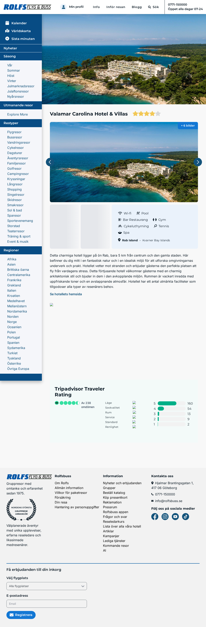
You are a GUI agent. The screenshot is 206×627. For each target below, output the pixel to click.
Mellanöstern (17, 306)
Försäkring (63, 497)
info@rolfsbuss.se (168, 501)
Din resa (61, 502)
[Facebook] (154, 516)
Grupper (109, 488)
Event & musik (18, 241)
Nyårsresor (15, 96)
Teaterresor (16, 231)
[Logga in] (63, 7)
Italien (11, 290)
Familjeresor (16, 163)
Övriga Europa (18, 369)
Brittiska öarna (18, 270)
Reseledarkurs (113, 521)
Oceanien (14, 327)
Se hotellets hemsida (66, 294)
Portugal (13, 337)
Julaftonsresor (18, 91)
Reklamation (112, 502)
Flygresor (14, 132)
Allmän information (69, 488)
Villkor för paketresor (71, 493)
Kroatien (13, 296)
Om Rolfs (62, 483)
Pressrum (110, 507)
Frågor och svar (115, 517)
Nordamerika (17, 311)
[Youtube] (175, 516)
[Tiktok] (185, 516)
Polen (11, 332)
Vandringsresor (18, 142)
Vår (9, 65)
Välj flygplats (17, 578)
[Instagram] (165, 516)
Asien (11, 264)
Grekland (14, 285)
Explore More (17, 114)
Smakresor (15, 205)
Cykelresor (15, 148)
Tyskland (14, 358)
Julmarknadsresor (20, 86)
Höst (10, 76)
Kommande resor (116, 546)
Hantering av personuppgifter (77, 507)
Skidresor (14, 200)
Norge (12, 322)
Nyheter (10, 48)
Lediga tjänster (114, 541)
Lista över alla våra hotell (122, 526)
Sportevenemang (20, 221)
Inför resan (115, 7)
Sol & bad (14, 210)
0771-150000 (165, 494)
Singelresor (15, 195)
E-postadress (17, 596)
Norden (13, 317)
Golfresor (14, 168)
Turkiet (12, 353)
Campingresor (18, 174)
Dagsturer (14, 153)
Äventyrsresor (17, 158)
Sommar (13, 70)
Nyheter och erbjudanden (122, 483)
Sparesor (14, 215)
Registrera (23, 615)
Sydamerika (16, 348)
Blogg (137, 7)
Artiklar (108, 531)
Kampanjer (111, 536)
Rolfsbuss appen (115, 512)
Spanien (13, 343)
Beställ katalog (114, 493)
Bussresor (14, 137)
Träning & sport (18, 236)
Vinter (11, 81)
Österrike (14, 363)
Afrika (11, 259)
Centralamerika (18, 275)
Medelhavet (16, 301)
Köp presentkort (115, 497)
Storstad (13, 226)
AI (104, 550)
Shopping (14, 189)
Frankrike (14, 280)
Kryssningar (16, 179)
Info (96, 7)
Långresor (15, 184)
